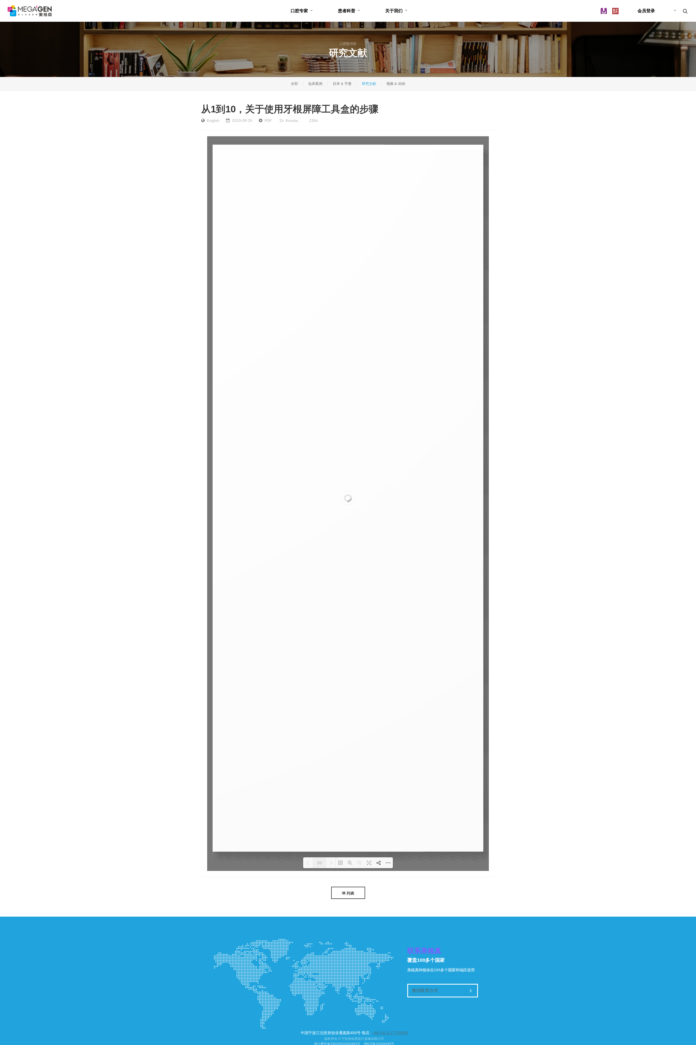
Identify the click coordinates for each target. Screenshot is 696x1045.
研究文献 (369, 84)
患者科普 (346, 10)
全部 (294, 84)
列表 (350, 893)
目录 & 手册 (342, 84)
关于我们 (394, 10)
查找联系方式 (425, 990)
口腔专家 (299, 10)
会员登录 (646, 10)
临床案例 (315, 84)
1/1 (319, 863)
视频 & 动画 (395, 84)
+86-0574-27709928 (390, 1033)
